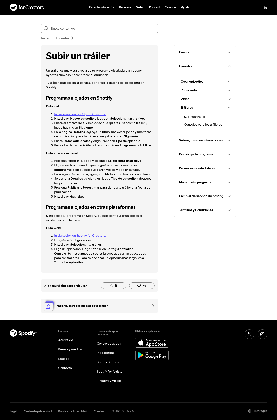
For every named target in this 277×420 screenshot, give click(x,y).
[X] (249, 334)
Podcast (154, 7)
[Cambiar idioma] (265, 7)
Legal (13, 411)
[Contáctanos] (152, 306)
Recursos (125, 7)
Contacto (65, 368)
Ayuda (185, 7)
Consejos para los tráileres (203, 124)
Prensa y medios (70, 349)
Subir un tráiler (194, 116)
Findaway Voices (109, 380)
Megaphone (106, 352)
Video (140, 7)
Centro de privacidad (38, 411)
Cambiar (170, 7)
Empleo (63, 358)
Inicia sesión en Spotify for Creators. (80, 114)
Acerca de (65, 340)
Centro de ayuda (109, 343)
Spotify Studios (108, 362)
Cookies (99, 411)
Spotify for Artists (109, 371)
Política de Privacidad (72, 411)
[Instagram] (262, 334)
